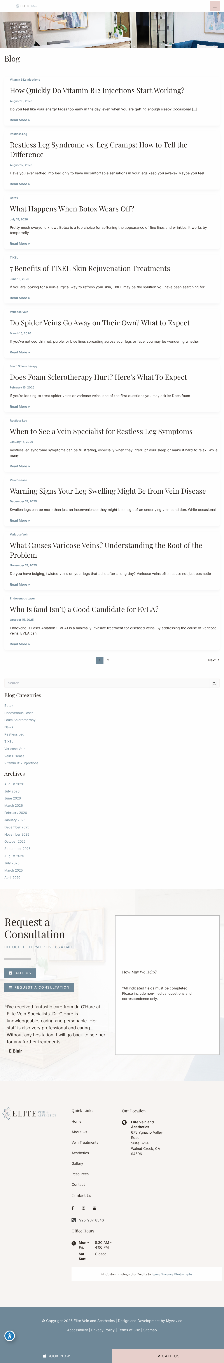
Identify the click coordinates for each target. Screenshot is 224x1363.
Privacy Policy (103, 1330)
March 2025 (13, 870)
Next (214, 660)
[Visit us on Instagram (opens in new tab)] (83, 1208)
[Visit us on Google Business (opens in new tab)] (94, 1208)
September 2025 (17, 849)
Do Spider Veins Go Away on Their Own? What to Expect (100, 322)
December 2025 (16, 827)
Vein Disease (18, 480)
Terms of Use (129, 1330)
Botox (14, 198)
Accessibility (77, 1330)
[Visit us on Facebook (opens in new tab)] (72, 1208)
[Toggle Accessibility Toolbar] (9, 1336)
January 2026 (14, 820)
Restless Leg (18, 134)
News (8, 727)
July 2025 (11, 863)
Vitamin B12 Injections (25, 79)
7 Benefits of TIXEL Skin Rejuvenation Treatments (90, 268)
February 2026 (15, 813)
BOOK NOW (58, 1356)
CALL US (171, 1356)
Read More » (20, 120)
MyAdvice (174, 1321)
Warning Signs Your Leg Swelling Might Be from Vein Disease (108, 490)
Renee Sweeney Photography (172, 1274)
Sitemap (150, 1330)
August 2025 (14, 856)
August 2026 (14, 784)
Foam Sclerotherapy (23, 366)
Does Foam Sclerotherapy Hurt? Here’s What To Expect (98, 376)
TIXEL (14, 257)
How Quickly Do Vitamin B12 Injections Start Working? (97, 90)
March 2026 (13, 806)
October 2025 (15, 842)
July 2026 (11, 791)
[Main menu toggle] (215, 6)
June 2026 (12, 798)
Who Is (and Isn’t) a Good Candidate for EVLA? (84, 609)
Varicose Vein (19, 312)
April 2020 (12, 878)
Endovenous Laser (22, 598)
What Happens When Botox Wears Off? (72, 208)
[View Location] (126, 1122)
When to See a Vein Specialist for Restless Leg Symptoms (101, 431)
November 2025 (16, 835)
